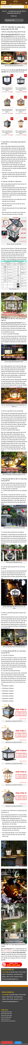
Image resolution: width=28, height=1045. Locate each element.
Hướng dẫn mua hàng (6, 1011)
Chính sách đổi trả (5, 1019)
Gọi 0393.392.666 (7, 1042)
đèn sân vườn (13, 387)
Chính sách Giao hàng (6, 1015)
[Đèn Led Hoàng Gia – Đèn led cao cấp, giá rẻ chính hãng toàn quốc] (15, 2)
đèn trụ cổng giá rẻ (8, 950)
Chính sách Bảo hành (6, 1017)
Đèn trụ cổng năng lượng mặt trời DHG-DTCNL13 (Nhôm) (21, 132)
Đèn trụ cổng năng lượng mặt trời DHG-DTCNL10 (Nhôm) (7, 110)
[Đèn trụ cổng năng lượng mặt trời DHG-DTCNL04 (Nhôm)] (21, 80)
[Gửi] (25, 6)
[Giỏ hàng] (26, 2)
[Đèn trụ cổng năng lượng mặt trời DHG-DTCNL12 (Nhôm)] (7, 123)
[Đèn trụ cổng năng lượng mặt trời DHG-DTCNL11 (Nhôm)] (21, 102)
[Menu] (3, 2)
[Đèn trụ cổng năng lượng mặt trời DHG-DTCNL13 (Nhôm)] (21, 123)
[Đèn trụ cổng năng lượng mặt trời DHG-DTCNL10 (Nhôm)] (7, 102)
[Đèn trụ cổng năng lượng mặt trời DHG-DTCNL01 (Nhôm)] (7, 80)
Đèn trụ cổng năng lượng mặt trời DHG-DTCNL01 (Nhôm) (7, 89)
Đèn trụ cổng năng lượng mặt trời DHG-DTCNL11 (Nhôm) (21, 110)
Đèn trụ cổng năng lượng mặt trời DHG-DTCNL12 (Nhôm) (7, 132)
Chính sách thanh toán (6, 1013)
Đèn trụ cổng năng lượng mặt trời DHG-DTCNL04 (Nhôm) (21, 89)
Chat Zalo (18, 1042)
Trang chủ (4, 11)
